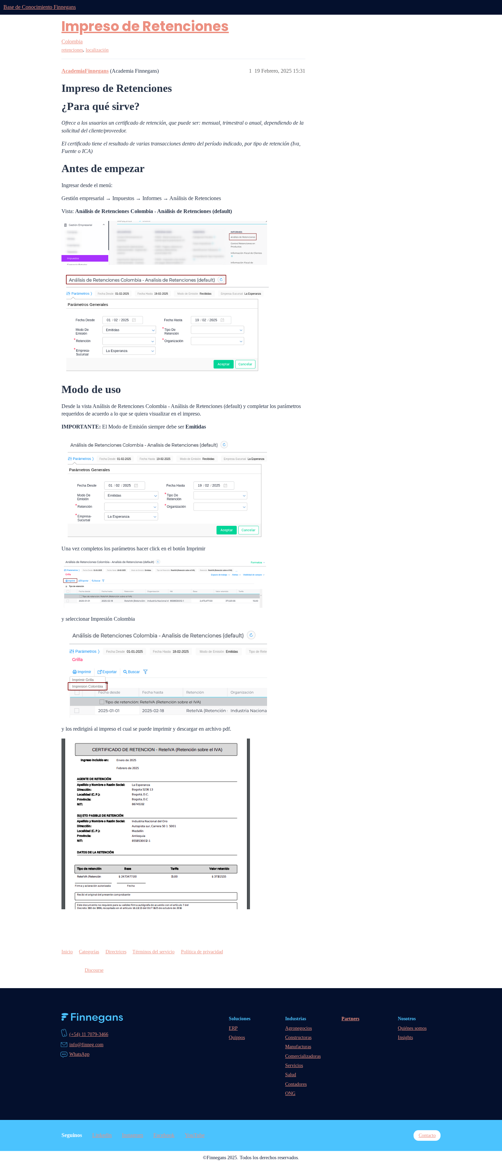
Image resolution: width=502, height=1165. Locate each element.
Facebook (164, 1135)
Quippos (237, 1037)
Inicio (67, 951)
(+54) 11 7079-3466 (88, 1034)
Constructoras (298, 1037)
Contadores (296, 1084)
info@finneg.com (86, 1044)
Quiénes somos (412, 1028)
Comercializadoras (303, 1056)
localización (97, 50)
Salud (290, 1074)
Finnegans (92, 1018)
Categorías (89, 951)
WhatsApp (79, 1054)
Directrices (116, 951)
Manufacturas (298, 1046)
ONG (290, 1093)
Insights (405, 1037)
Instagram (132, 1135)
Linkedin (102, 1135)
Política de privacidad (202, 951)
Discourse (94, 970)
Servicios (294, 1065)
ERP (233, 1028)
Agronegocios (298, 1028)
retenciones (72, 50)
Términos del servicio (154, 951)
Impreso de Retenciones (145, 26)
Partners (350, 1018)
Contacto (427, 1135)
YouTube (195, 1135)
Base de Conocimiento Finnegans (39, 7)
